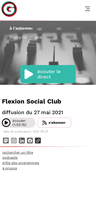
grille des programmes (20, 163)
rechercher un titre (17, 152)
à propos (9, 168)
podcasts (10, 157)
